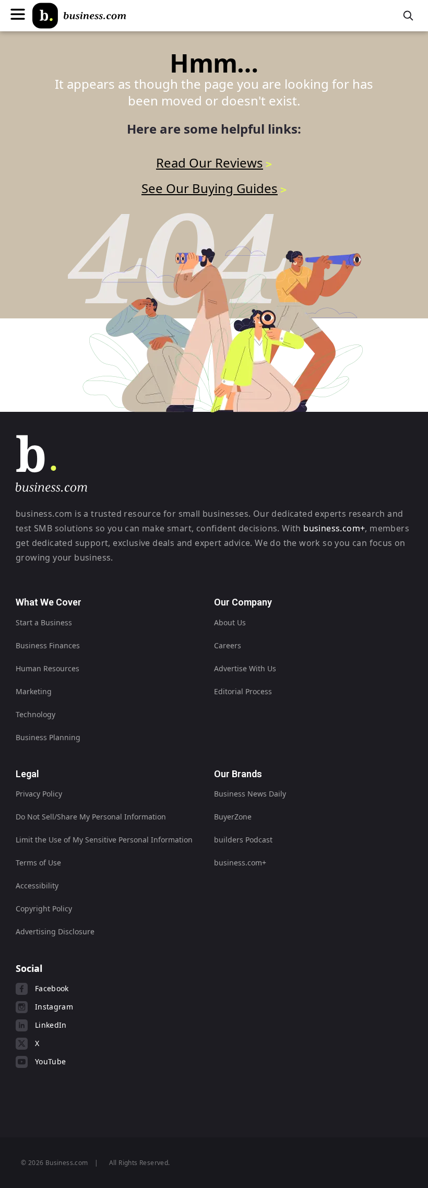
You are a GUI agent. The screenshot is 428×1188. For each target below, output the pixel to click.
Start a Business (44, 622)
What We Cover (48, 602)
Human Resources (47, 668)
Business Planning (48, 737)
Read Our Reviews (209, 162)
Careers (227, 645)
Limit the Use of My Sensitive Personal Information (104, 840)
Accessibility (37, 885)
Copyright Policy (44, 908)
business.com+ (334, 528)
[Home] (79, 16)
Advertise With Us (245, 668)
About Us (230, 622)
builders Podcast (243, 840)
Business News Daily (250, 794)
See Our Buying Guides (209, 188)
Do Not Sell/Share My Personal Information (91, 817)
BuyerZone (233, 817)
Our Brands (238, 773)
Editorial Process (243, 691)
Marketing (34, 691)
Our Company (243, 602)
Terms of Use (38, 863)
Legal (27, 773)
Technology (35, 714)
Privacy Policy (39, 794)
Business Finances (48, 645)
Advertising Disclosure (55, 931)
